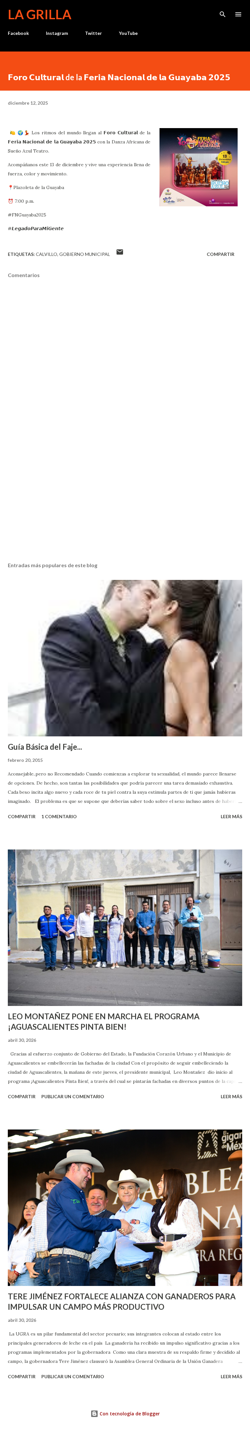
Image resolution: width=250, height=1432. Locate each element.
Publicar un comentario (72, 1096)
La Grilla (39, 14)
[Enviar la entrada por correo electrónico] (120, 254)
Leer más (231, 816)
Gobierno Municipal (84, 254)
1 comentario (59, 816)
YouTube (128, 33)
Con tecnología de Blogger (129, 1413)
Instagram (57, 33)
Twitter (93, 33)
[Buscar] (223, 12)
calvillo (46, 254)
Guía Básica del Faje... (45, 746)
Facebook (18, 33)
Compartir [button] (220, 254)
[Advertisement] (125, 495)
